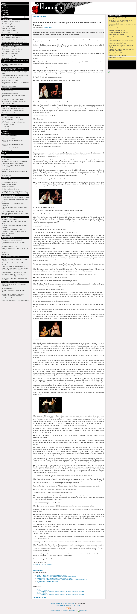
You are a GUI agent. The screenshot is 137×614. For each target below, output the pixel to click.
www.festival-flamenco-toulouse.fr (43, 564)
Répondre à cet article (39, 597)
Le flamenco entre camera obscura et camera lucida (15, 61)
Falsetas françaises (7, 19)
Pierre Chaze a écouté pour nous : (12, 113)
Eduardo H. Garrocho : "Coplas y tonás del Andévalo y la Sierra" (14, 232)
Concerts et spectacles (8, 195)
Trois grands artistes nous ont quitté (12, 240)
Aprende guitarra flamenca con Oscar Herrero (15, 42)
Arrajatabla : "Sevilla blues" (10, 219)
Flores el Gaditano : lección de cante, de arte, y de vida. (15, 249)
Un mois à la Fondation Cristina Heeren (13, 40)
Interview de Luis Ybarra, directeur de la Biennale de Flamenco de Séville (120, 21)
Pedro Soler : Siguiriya (8, 26)
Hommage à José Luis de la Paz (118, 18)
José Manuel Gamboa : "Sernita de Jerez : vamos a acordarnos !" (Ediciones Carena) (14, 275)
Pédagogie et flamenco (8, 35)
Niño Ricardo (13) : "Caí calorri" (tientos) (13, 78)
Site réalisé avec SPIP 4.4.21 (63, 605)
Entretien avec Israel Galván (10, 53)
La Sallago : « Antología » (9, 135)
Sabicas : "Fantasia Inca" (9, 86)
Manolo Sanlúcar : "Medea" (10, 148)
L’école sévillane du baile (9, 182)
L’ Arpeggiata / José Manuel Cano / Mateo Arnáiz (14, 222)
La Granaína (5, 126)
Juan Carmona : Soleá (8, 28)
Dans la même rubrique (115, 15)
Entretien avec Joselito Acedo (117, 43)
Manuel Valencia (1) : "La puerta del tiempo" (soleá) (14, 72)
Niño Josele (5, 252)
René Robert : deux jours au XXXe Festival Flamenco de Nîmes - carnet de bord (14, 162)
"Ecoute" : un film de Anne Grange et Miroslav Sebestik (15, 259)
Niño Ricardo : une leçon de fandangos (13, 122)
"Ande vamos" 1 (6, 169)
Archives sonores (7, 88)
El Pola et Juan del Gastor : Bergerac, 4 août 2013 (15, 208)
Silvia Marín (5, 254)
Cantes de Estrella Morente (10, 93)
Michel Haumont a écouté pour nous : (13, 110)
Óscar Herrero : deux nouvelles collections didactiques (14, 285)
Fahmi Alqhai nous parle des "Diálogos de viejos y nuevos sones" (121, 46)
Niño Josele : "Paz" (7, 150)
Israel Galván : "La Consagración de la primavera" (13, 204)
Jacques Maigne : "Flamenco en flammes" (14, 272)
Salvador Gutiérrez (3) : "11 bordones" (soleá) (15, 75)
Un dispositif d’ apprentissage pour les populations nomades (54, 578)
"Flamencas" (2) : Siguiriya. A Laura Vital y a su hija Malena (15, 83)
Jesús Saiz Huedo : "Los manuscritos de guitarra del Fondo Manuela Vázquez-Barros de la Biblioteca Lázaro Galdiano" (15, 268)
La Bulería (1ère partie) (8, 129)
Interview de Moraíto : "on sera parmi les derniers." (13, 243)
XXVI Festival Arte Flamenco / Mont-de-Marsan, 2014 (13, 166)
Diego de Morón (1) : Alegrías (10, 80)
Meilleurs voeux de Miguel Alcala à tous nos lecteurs (14, 172)
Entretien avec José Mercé (9, 46)
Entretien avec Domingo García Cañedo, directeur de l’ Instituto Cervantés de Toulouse (62, 579)
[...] (38, 582)
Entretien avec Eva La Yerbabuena (12, 49)
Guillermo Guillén (42, 593)
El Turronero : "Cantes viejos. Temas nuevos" (15, 101)
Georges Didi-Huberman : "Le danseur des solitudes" (14, 278)
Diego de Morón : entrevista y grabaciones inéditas (51, 575)
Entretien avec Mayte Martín (10, 56)
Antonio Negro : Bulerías (9, 31)
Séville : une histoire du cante (10, 189)
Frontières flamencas (8, 217)
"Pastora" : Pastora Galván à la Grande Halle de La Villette (15, 214)
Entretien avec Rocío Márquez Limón (47, 581)
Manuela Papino (48, 27)
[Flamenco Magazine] (83, 8)
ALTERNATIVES (76, 605)
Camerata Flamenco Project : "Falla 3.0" (13, 229)
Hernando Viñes (6, 159)
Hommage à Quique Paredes (117, 55)
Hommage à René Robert (116, 34)
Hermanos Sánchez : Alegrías (10, 33)
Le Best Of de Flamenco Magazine (12, 44)
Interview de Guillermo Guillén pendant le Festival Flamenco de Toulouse (62, 591)
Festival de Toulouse (43, 590)
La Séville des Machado (9, 180)
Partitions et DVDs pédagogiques (11, 282)
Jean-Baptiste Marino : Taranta (11, 21)
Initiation (4, 115)
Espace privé (5, 14)
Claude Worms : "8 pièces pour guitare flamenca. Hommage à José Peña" (13, 294)
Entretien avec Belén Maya (9, 58)
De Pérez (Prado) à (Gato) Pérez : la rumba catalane (14, 226)
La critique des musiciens (9, 106)
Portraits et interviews (39, 16)
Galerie (4, 157)
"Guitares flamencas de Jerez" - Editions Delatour (13, 291)
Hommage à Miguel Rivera (116, 53)
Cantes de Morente (7, 91)
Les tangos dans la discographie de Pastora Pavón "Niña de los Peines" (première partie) (15, 192)
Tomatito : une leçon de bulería (11, 117)
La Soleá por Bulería (8, 124)
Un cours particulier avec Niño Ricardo (13, 120)
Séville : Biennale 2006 (8, 187)
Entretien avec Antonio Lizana (117, 28)
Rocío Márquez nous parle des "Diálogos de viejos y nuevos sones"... (121, 50)
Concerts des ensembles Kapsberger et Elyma (15, 197)
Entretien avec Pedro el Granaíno (118, 32)
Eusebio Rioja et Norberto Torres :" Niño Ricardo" (13, 263)
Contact (4, 5)
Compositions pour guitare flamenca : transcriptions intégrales (13, 68)
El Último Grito (6, 235)
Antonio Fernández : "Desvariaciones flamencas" (12, 141)
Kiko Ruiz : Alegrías (7, 24)
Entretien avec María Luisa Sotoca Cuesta (121, 41)
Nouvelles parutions (7, 288)
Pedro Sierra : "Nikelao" (9, 138)
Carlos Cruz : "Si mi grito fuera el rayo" (13, 99)
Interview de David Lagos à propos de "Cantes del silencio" (122, 24)
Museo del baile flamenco (9, 184)
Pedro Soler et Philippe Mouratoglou (12, 211)
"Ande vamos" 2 (6, 175)
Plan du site (5, 8)
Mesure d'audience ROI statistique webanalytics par (64, 610)
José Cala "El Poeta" (8, 104)
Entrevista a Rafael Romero (117, 30)
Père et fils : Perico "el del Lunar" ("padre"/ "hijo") (121, 37)
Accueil (4, 3)
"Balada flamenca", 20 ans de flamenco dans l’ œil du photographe (56, 576)
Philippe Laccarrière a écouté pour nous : (14, 108)
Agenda (4, 152)
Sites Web (5, 10)
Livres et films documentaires (10, 257)
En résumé (5, 12)
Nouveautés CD (6, 133)
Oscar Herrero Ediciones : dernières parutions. (15, 300)
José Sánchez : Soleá (8, 298)
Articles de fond (6, 177)
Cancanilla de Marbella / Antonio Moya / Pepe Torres (15, 200)
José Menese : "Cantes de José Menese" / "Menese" (14, 96)
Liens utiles (5, 131)
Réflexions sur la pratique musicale (12, 37)
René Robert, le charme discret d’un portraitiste (12, 64)
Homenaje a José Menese (116, 57)
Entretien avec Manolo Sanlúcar (11, 51)
